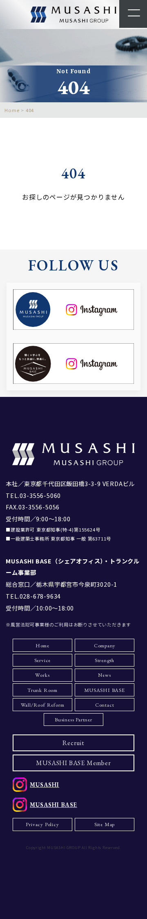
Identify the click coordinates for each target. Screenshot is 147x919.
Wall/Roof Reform (43, 704)
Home (42, 645)
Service (42, 660)
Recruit (73, 743)
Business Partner (73, 719)
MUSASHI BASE (104, 690)
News (104, 674)
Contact (104, 704)
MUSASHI (44, 784)
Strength (104, 660)
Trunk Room (42, 690)
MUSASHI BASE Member (73, 763)
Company (105, 645)
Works (42, 674)
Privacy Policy (42, 824)
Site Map (104, 824)
